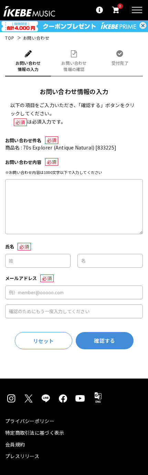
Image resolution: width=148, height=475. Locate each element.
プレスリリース (22, 456)
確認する (104, 340)
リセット (43, 340)
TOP (9, 37)
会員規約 (15, 444)
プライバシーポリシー (29, 421)
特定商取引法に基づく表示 (34, 432)
